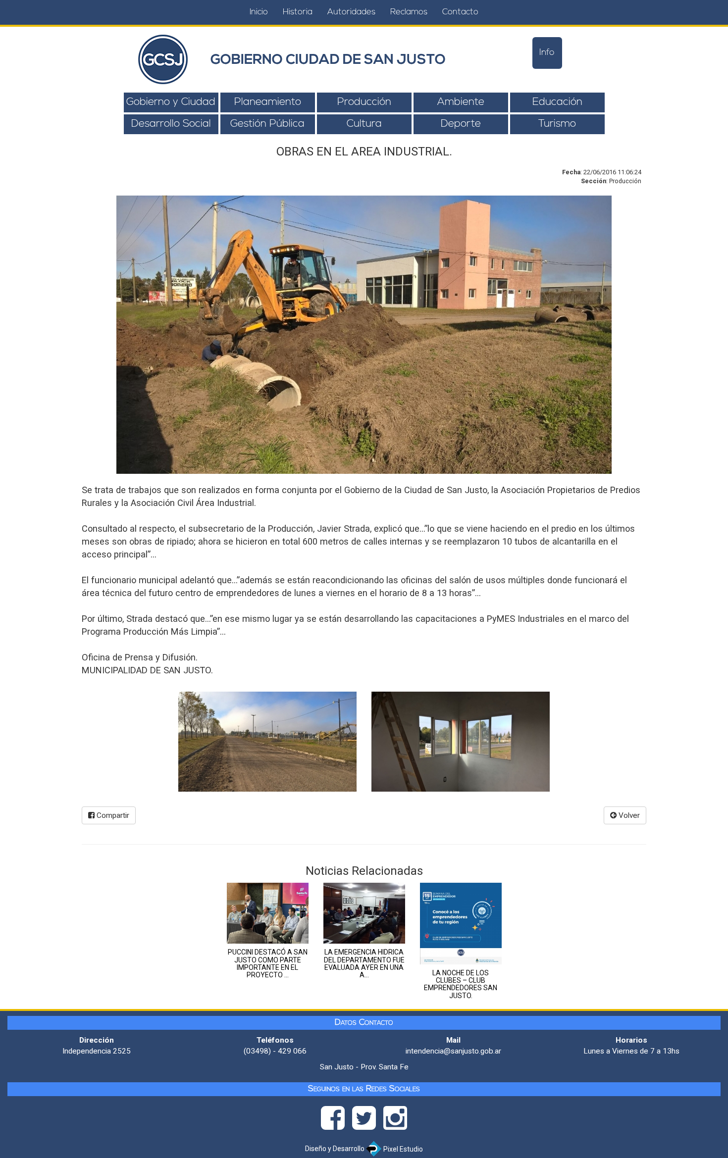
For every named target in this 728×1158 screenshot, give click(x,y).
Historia (297, 12)
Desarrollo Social (171, 124)
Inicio (259, 12)
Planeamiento (267, 102)
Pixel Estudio (402, 1149)
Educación (557, 102)
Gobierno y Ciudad (170, 102)
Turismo (557, 124)
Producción (364, 102)
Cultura (364, 124)
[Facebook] (336, 1121)
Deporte (461, 124)
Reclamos (408, 12)
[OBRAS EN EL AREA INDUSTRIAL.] (267, 742)
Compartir (112, 815)
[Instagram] (395, 1121)
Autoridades (351, 12)
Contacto (460, 12)
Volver (628, 815)
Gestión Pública (267, 124)
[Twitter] (367, 1121)
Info (547, 53)
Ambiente (460, 102)
